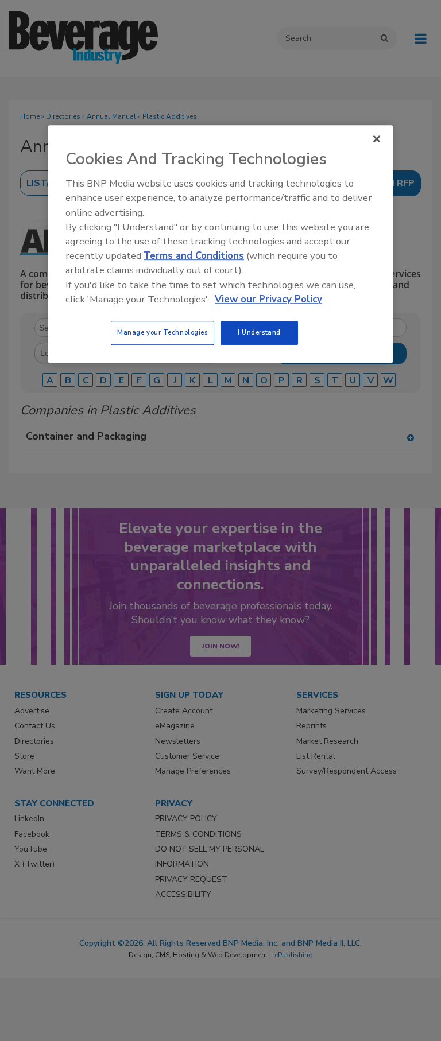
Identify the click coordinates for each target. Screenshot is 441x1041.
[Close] (376, 139)
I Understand (259, 332)
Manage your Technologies (162, 332)
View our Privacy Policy (268, 299)
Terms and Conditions (194, 255)
